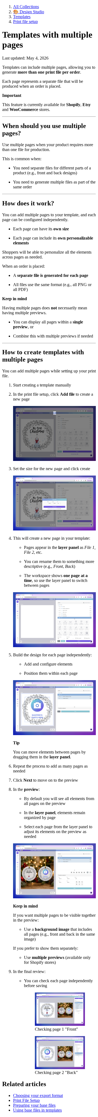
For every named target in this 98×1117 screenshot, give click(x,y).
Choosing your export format (38, 1095)
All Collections (26, 6)
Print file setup (25, 21)
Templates (21, 16)
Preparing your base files (34, 1105)
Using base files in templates (37, 1110)
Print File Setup (26, 1100)
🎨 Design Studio (28, 11)
